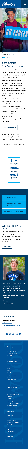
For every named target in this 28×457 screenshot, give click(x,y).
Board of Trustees (11, 420)
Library (8, 370)
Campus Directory (11, 379)
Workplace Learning (12, 405)
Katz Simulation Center (13, 392)
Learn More (7, 246)
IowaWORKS (10, 396)
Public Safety (10, 372)
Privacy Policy (10, 424)
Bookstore (9, 368)
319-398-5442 (7, 323)
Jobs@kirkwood (11, 418)
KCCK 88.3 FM (10, 398)
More (8, 57)
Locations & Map (11, 366)
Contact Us (10, 415)
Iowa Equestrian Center (13, 394)
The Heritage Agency (12, 401)
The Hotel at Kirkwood (13, 403)
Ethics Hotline (10, 431)
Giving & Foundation (12, 375)
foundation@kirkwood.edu (11, 325)
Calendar (9, 382)
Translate (12, 54)
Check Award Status (10, 127)
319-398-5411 (10, 356)
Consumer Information (13, 422)
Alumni (8, 377)
